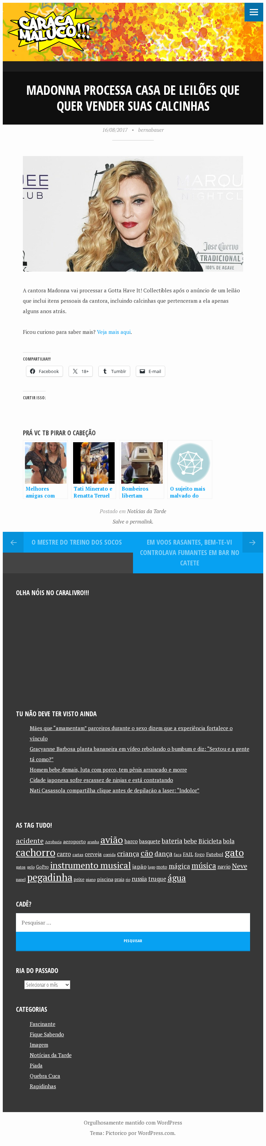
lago (151, 867)
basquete (149, 841)
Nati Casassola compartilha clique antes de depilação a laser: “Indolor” (115, 790)
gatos (21, 867)
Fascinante (42, 1023)
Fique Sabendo (47, 1034)
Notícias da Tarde (146, 511)
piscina (105, 879)
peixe (79, 879)
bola (228, 841)
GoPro (42, 867)
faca (177, 854)
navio (224, 866)
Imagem (39, 1044)
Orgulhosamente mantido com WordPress (133, 1122)
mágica (179, 866)
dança (163, 853)
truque (157, 879)
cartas (77, 854)
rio (128, 879)
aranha (93, 841)
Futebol (214, 854)
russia (139, 879)
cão (147, 853)
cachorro (35, 852)
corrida (109, 854)
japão (139, 866)
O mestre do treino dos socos (77, 542)
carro (64, 854)
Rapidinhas (43, 1086)
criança (128, 853)
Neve (239, 866)
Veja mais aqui (114, 331)
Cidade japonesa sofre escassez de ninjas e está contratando (101, 779)
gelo (31, 867)
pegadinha (49, 877)
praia (119, 879)
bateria (172, 841)
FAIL (188, 854)
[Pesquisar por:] (133, 922)
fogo (200, 854)
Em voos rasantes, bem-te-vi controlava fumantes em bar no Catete (189, 552)
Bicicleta (210, 841)
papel (21, 879)
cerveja (93, 854)
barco (131, 841)
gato (234, 852)
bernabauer (151, 129)
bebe (190, 841)
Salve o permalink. (133, 521)
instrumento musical (90, 865)
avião (111, 839)
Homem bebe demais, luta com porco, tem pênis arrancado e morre (108, 769)
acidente (30, 840)
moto (162, 867)
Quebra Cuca (45, 1075)
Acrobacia (53, 841)
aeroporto (74, 841)
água (177, 877)
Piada (36, 1065)
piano (91, 879)
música (204, 865)
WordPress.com (156, 1132)
